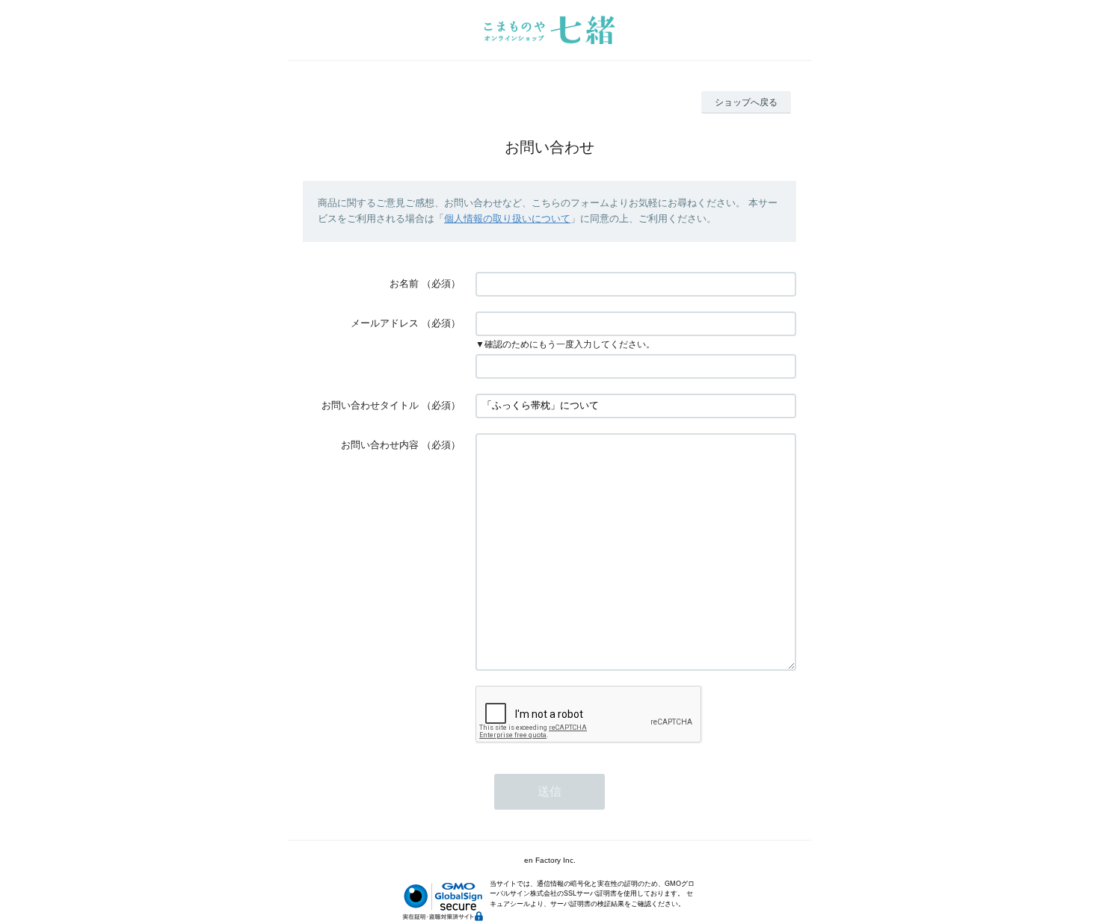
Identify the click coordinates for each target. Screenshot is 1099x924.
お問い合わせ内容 (380, 444)
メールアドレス (385, 323)
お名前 (404, 283)
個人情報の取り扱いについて (507, 218)
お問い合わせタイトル (370, 405)
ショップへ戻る (746, 102)
